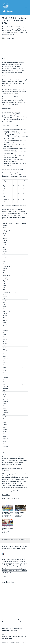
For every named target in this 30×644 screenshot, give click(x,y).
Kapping (22, 539)
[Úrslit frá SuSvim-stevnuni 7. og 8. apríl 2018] (7, 522)
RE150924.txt (6, 494)
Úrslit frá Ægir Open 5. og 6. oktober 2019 (7, 513)
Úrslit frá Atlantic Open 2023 (19, 513)
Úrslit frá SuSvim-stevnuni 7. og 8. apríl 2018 (7, 528)
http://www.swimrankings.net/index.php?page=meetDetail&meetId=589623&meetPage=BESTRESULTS (14, 570)
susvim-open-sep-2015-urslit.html (12, 491)
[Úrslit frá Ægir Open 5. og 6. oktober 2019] (7, 508)
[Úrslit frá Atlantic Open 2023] (20, 508)
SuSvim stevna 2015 (6, 541)
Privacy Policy (5, 642)
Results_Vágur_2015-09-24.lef (10, 498)
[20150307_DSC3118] (15, 45)
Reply (4, 576)
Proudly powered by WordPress (17, 642)
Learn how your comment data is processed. (15, 622)
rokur (16, 539)
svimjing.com (8, 11)
